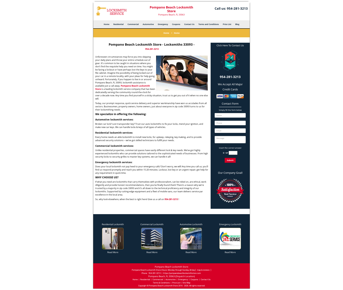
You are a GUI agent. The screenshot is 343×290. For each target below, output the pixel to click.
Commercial (133, 24)
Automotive (148, 24)
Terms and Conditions (208, 24)
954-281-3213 (237, 8)
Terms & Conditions (161, 283)
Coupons (176, 24)
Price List (227, 24)
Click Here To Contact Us (230, 45)
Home (106, 24)
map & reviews (203, 270)
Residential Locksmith (113, 224)
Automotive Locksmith (191, 224)
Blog (237, 24)
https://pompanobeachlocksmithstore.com (182, 273)
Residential (118, 24)
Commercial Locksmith (151, 224)
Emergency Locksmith (230, 224)
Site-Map (186, 283)
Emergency (163, 24)
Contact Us (189, 24)
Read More (112, 252)
